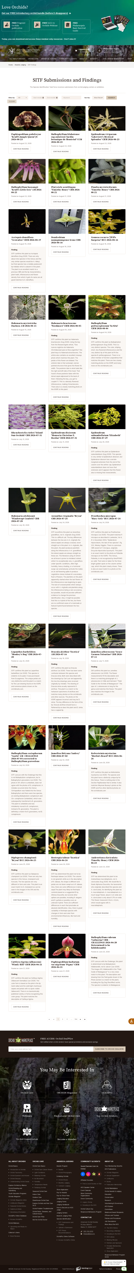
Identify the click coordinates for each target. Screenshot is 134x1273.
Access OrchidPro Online (66, 1240)
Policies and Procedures (113, 1218)
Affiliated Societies (87, 1180)
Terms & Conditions (105, 1269)
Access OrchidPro (16, 1219)
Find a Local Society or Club (91, 1184)
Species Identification (64, 1219)
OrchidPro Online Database (17, 1216)
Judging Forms (61, 1201)
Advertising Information (18, 1212)
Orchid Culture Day (87, 1209)
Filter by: (11, 98)
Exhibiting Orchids (62, 1176)
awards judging (20, 65)
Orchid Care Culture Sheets (43, 1169)
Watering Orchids (40, 1175)
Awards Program (62, 1166)
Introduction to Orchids (18, 1169)
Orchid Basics (13, 1166)
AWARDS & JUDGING (48, 59)
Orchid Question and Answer (19, 1175)
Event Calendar (86, 1190)
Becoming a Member (113, 1231)
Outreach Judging (64, 1186)
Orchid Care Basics (39, 1166)
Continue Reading (21, 149)
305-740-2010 (88, 1231)
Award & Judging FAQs (64, 1216)
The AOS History (112, 1228)
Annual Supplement (113, 1175)
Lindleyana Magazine (17, 1203)
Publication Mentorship (114, 1184)
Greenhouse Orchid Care (41, 1200)
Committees (109, 1209)
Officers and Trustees (112, 1215)
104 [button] (76, 1019)
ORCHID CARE (33, 59)
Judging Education (63, 1198)
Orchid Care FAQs (38, 1217)
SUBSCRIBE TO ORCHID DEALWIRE (109, 1049)
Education (108, 1194)
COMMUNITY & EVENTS (68, 59)
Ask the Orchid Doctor (40, 1220)
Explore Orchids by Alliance (17, 1185)
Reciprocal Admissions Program (91, 1212)
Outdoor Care (37, 1197)
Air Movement (39, 1178)
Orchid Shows (63, 1180)
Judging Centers (62, 1213)
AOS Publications (110, 1169)
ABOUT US (83, 59)
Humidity (37, 1181)
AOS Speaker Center (87, 1187)
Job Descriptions (110, 1221)
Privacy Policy (121, 1269)
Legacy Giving (87, 1202)
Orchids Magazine (14, 1196)
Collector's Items (14, 1232)
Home (10, 65)
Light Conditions (39, 1172)
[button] (71, 1019)
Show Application (62, 1189)
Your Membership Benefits (113, 1166)
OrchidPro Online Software (65, 1236)
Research (108, 1200)
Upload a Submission (65, 1227)
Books (109, 1181)
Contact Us (86, 1217)
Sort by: (87, 98)
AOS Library (110, 1237)
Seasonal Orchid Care (40, 1191)
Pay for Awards (62, 1192)
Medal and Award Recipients (114, 1212)
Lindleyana (110, 1178)
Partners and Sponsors (114, 1243)
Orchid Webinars (13, 1223)
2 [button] (62, 1019)
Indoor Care (36, 1194)
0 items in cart (85, 49)
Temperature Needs (40, 1184)
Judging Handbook (63, 1204)
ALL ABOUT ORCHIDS (17, 59)
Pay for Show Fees (63, 1195)
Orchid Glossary (15, 1178)
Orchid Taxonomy (16, 1172)
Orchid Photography (65, 1172)
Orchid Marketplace (111, 1188)
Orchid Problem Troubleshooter (43, 1208)
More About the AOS (112, 1224)
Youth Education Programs (17, 1193)
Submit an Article (15, 1209)
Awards (60, 1169)
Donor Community (87, 1198)
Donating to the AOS (89, 1205)
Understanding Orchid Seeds (19, 1181)
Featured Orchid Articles (18, 1206)
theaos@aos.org (89, 1234)
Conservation (109, 1197)
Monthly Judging (63, 1183)
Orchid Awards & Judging (113, 1191)
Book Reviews (15, 1236)
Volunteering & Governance (114, 1203)
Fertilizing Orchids (40, 1187)
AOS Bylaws (109, 1206)
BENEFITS (94, 59)
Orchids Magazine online (18, 1200)
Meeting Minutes (112, 1240)
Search (111, 98)
